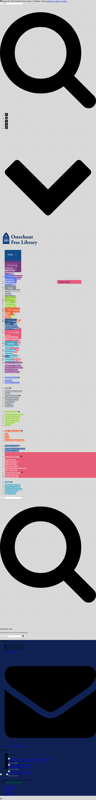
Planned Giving (10, 464)
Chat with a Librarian (10, 351)
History (8, 294)
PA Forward (9, 406)
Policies (7, 425)
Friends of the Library (13, 472)
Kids (7, 314)
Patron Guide (10, 423)
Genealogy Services (12, 421)
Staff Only (8, 793)
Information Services (12, 417)
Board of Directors (11, 400)
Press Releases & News (12, 291)
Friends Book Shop (12, 475)
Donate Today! (64, 282)
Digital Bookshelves (12, 372)
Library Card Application (10, 304)
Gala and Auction (11, 466)
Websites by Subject (10, 284)
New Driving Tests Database (19, 774)
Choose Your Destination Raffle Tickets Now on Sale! (28, 761)
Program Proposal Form (11, 355)
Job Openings (10, 402)
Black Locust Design (13, 782)
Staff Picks (9, 404)
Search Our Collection (10, 271)
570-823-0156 (11, 652)
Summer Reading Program (14, 440)
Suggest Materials (9, 359)
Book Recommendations (13, 275)
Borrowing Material (12, 419)
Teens (7, 317)
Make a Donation (13, 339)
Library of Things (11, 370)
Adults (7, 438)
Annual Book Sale (11, 477)
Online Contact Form (12, 347)
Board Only (9, 795)
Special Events (11, 337)
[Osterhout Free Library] (20, 247)
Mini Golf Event (11, 470)
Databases (10, 281)
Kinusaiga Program (12, 451)
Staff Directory (10, 494)
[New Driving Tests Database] (19, 771)
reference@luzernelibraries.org (16, 746)
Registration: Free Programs (11, 327)
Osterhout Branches (12, 398)
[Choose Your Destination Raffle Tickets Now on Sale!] (29, 759)
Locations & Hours (12, 396)
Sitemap (8, 790)
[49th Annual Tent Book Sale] (19, 765)
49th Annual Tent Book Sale (18, 767)
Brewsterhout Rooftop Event (15, 468)
